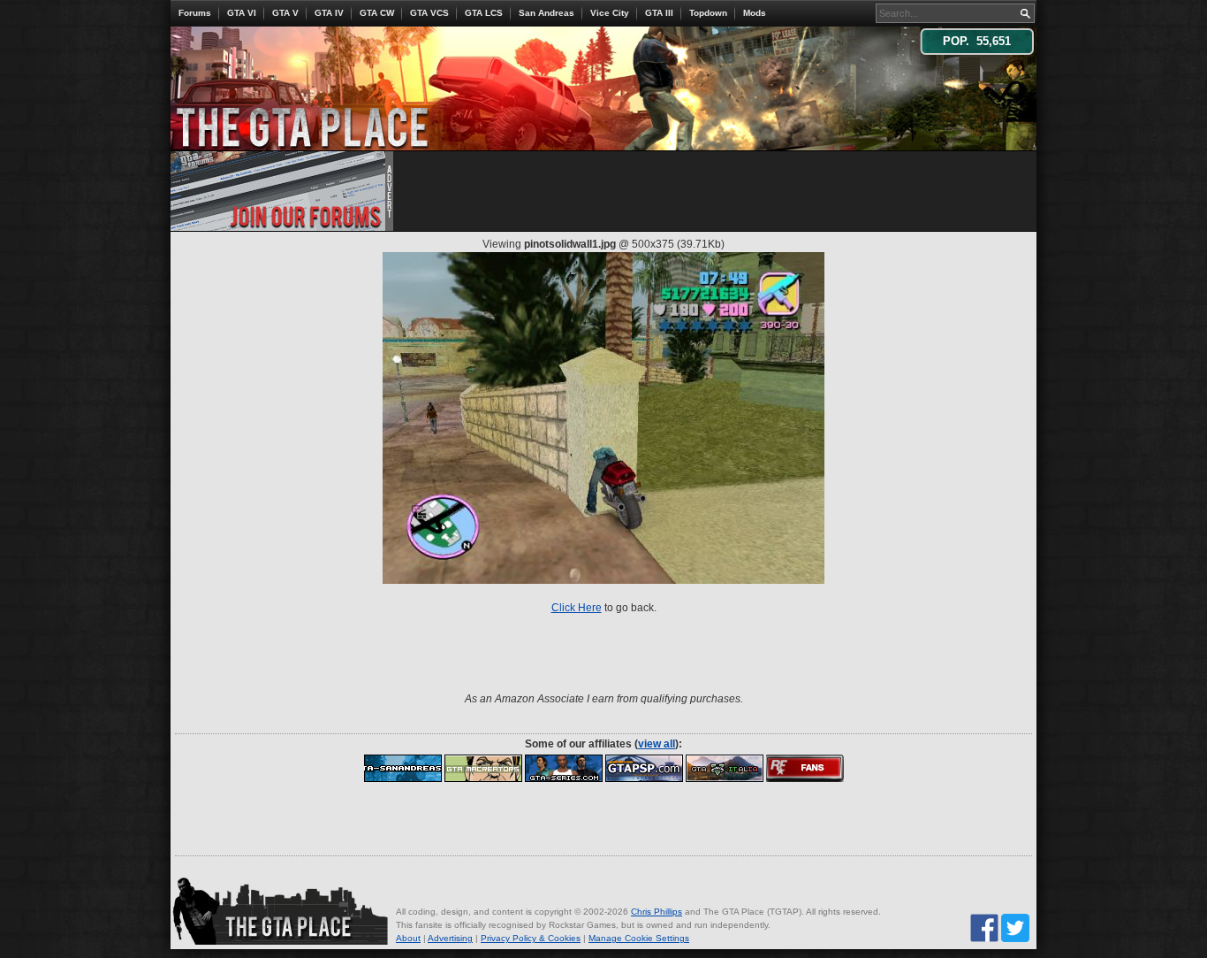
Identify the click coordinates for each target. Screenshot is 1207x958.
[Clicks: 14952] (724, 768)
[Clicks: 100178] (403, 768)
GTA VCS (429, 13)
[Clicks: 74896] (644, 768)
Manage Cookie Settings (638, 938)
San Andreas (546, 13)
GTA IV (329, 13)
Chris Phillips (656, 911)
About (408, 938)
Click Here (576, 608)
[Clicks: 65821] (483, 768)
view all (656, 744)
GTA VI (241, 13)
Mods (754, 13)
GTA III (659, 13)
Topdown (708, 13)
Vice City (609, 13)
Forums (194, 13)
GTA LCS (484, 13)
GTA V (285, 13)
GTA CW (377, 13)
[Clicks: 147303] (564, 768)
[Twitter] (1015, 927)
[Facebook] (984, 927)
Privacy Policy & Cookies (531, 938)
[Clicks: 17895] (805, 768)
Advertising (450, 938)
